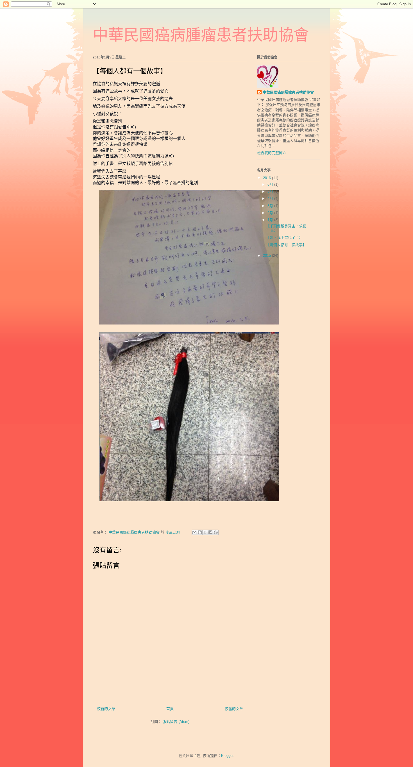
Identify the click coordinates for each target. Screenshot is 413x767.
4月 (270, 198)
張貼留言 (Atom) (176, 722)
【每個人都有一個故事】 (286, 245)
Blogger (227, 756)
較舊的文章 (234, 709)
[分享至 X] (205, 532)
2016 (267, 178)
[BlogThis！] (200, 532)
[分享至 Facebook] (210, 532)
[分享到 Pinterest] (216, 532)
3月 (270, 206)
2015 (267, 255)
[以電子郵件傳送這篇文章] (194, 532)
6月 (270, 184)
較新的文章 (106, 709)
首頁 (170, 709)
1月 (270, 220)
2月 (270, 213)
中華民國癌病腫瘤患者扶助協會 (201, 35)
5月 (270, 191)
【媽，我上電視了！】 (284, 237)
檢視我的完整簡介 (271, 153)
